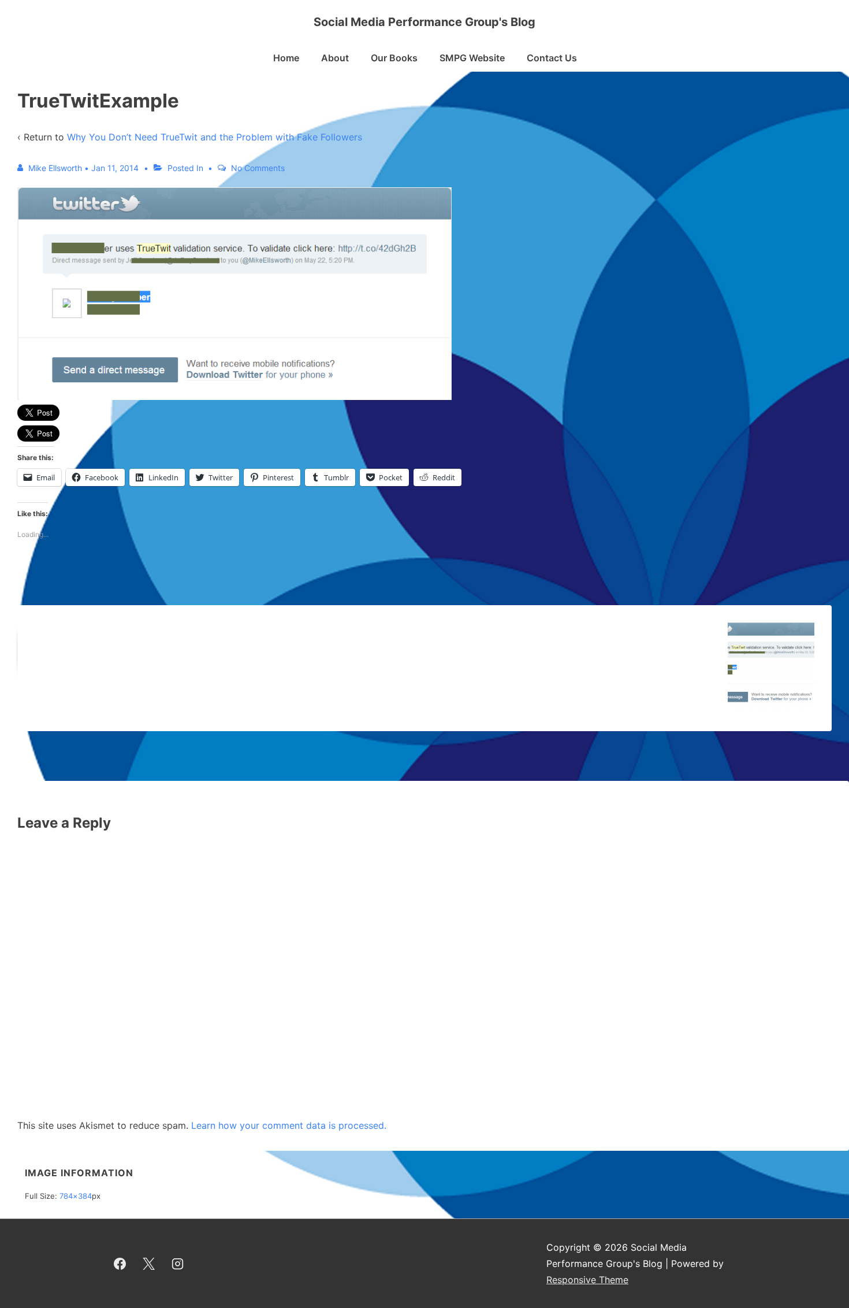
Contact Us (552, 58)
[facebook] (120, 1263)
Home (286, 58)
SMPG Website (472, 58)
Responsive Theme (587, 1279)
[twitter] (149, 1263)
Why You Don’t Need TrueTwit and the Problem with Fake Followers (214, 137)
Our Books (394, 58)
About (335, 58)
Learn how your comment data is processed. (288, 1125)
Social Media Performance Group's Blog (424, 22)
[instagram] (178, 1263)
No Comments (258, 168)
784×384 (75, 1195)
